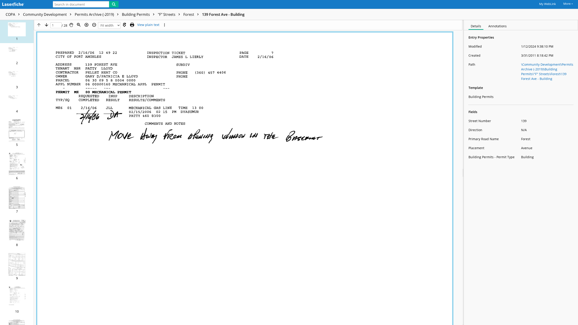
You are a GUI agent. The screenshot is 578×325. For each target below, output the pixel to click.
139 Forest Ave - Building (223, 14)
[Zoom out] (94, 25)
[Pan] (71, 25)
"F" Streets (167, 14)
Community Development (45, 14)
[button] (17, 31)
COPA (11, 14)
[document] (521, 172)
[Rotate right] (124, 25)
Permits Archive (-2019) (95, 14)
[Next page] (46, 25)
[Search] (114, 4)
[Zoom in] (86, 25)
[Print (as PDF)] (132, 25)
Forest (189, 14)
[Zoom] (79, 25)
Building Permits (136, 14)
